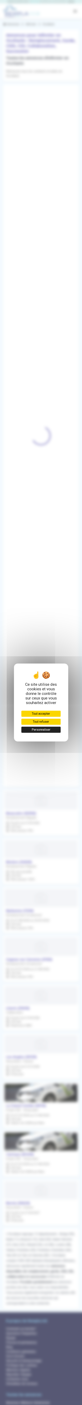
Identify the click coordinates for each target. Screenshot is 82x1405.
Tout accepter (41, 713)
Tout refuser (41, 721)
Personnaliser (41, 729)
